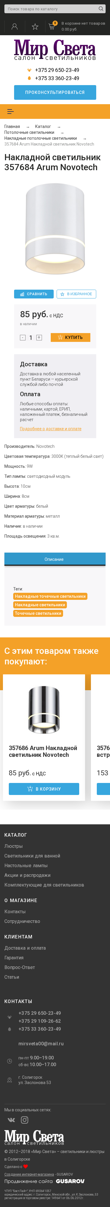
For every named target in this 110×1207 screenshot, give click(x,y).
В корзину (48, 789)
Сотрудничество (22, 921)
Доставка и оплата (25, 948)
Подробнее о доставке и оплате (51, 428)
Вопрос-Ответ (19, 967)
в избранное (79, 294)
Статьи (11, 977)
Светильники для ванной (32, 856)
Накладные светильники (40, 604)
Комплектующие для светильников (44, 885)
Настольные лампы (26, 865)
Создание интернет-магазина (29, 1174)
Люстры (13, 846)
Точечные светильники (38, 613)
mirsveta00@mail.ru (40, 1043)
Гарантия (13, 957)
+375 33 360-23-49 (56, 78)
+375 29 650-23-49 (56, 70)
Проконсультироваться (55, 92)
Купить (74, 337)
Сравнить (37, 294)
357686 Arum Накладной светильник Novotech (43, 751)
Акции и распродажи (27, 875)
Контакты (15, 911)
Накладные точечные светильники (50, 596)
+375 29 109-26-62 (39, 1021)
